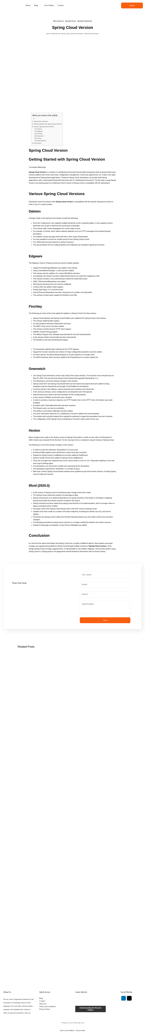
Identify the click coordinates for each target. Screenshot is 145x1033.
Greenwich (40, 136)
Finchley (39, 133)
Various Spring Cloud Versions (44, 126)
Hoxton (39, 138)
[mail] (129, 998)
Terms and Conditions (67, 1030)
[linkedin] (123, 998)
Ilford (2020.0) (41, 140)
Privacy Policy (80, 1030)
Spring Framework (84, 21)
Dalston (39, 129)
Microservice (58, 21)
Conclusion (37, 143)
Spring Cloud (70, 21)
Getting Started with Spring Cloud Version (48, 124)
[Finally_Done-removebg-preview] (15, 2)
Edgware (40, 131)
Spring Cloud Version (41, 121)
